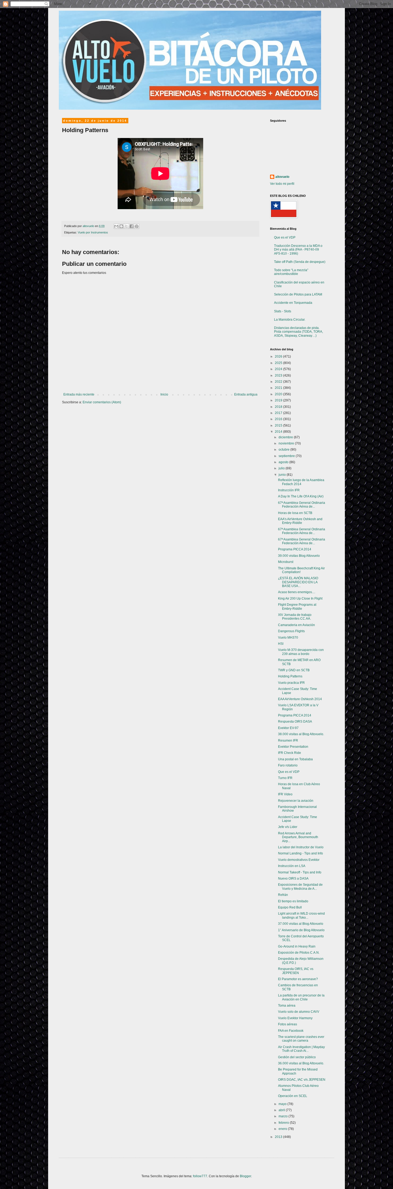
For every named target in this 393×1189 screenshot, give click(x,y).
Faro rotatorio (288, 765)
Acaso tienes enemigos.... (296, 592)
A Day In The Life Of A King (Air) (300, 496)
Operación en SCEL (292, 1096)
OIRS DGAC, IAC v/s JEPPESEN (301, 1079)
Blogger (245, 1176)
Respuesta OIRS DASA (295, 721)
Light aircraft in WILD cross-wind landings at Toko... (301, 915)
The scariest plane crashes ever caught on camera (301, 1038)
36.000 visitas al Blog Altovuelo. (301, 1063)
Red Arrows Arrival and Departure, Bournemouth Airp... (298, 837)
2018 (279, 407)
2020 (279, 394)
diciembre (286, 437)
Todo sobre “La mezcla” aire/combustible (291, 272)
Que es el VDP (284, 237)
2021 (279, 388)
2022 (279, 381)
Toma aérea (286, 1005)
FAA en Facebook (290, 1031)
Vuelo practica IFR (291, 683)
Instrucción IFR (289, 490)
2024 (279, 369)
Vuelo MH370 (288, 637)
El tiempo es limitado (293, 901)
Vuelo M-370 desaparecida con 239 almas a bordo (301, 651)
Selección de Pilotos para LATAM (298, 294)
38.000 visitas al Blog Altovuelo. (301, 734)
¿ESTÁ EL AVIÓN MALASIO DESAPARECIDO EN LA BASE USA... (298, 582)
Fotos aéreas (287, 1024)
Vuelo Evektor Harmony (295, 1018)
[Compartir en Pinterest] (136, 226)
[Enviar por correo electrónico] (116, 226)
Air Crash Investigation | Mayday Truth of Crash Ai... (301, 1049)
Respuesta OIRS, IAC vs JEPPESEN (295, 971)
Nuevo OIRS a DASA (293, 878)
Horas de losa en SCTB (295, 513)
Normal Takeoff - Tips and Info (299, 872)
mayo (283, 1104)
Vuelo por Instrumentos (93, 232)
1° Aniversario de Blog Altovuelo (301, 930)
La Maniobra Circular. (289, 319)
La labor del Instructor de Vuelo (300, 847)
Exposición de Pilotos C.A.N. (298, 952)
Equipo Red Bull (290, 907)
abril (282, 1110)
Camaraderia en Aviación (296, 625)
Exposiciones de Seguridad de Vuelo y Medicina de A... (300, 886)
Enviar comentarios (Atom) (102, 402)
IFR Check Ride (289, 753)
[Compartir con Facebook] (131, 226)
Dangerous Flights (291, 631)
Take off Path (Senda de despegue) (299, 262)
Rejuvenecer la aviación (295, 801)
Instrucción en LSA (291, 866)
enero (283, 1129)
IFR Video (285, 794)
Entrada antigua (245, 394)
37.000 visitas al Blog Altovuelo (300, 924)
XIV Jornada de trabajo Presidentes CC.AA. (294, 616)
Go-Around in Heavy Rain (296, 946)
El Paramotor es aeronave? (298, 979)
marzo (283, 1116)
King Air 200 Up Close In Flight (300, 598)
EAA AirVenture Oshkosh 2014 (300, 699)
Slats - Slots (282, 311)
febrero (284, 1123)
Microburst (285, 562)
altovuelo (282, 177)
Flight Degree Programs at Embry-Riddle (297, 606)
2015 (279, 425)
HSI (280, 644)
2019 (279, 400)
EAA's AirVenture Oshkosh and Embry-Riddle (300, 521)
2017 (279, 413)
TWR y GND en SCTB (294, 670)
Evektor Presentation (293, 747)
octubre (284, 449)
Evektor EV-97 (288, 728)
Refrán (283, 895)
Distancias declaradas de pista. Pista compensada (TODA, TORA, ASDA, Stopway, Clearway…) (298, 331)
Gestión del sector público (297, 1057)
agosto (284, 462)
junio (283, 475)
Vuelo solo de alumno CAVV (298, 1012)
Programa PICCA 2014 (294, 549)
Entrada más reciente (78, 394)
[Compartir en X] (126, 226)
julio (282, 468)
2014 (279, 432)
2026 (279, 356)
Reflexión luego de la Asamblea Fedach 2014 (301, 482)
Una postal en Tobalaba (295, 759)
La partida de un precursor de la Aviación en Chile (301, 997)
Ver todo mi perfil (282, 184)
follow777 (200, 1176)
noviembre (287, 443)
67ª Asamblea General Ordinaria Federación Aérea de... (301, 504)
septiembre (287, 456)
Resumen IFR (288, 740)
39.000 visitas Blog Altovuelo (299, 556)
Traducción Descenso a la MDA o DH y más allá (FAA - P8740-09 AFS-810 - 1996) (298, 249)
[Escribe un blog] (121, 226)
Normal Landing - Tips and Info (300, 853)
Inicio (164, 394)
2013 (279, 1137)
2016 (279, 419)
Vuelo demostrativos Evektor (298, 860)
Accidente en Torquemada (293, 303)
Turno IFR (285, 778)
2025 (279, 363)
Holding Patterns (290, 676)
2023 (279, 375)
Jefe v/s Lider (287, 827)
